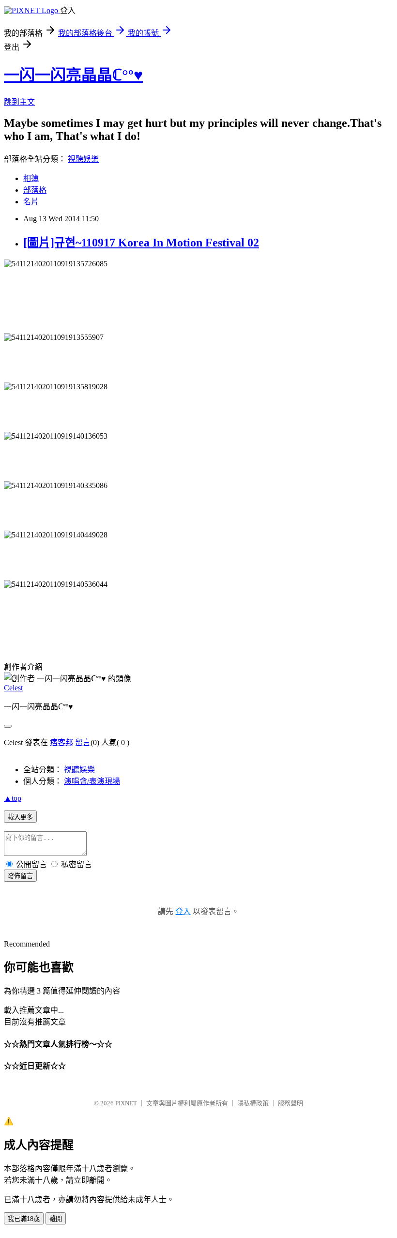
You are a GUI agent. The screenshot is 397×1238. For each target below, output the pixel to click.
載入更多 (20, 817)
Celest (13, 688)
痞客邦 (61, 742)
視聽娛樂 (83, 159)
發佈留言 (20, 876)
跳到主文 (19, 102)
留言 (83, 742)
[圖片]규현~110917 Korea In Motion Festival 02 (141, 242)
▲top (12, 798)
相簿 (31, 178)
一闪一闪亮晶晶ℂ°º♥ (73, 75)
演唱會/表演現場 (92, 781)
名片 (31, 202)
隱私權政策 (253, 1103)
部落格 (34, 190)
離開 (55, 1219)
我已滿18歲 (24, 1219)
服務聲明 (290, 1103)
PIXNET (126, 1103)
